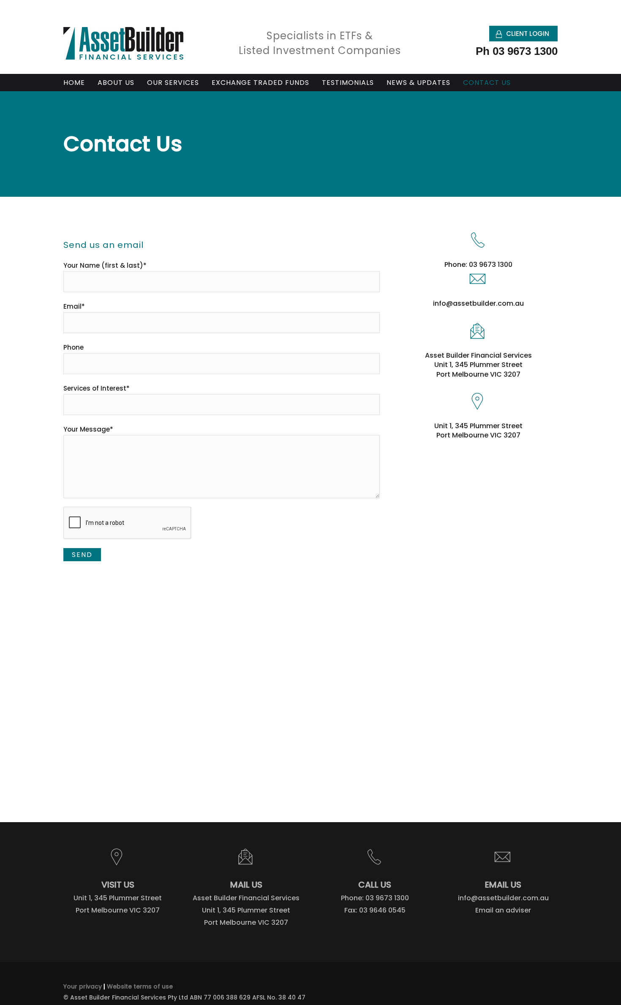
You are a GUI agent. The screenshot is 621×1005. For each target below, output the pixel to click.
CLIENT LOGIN (527, 33)
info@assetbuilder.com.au (478, 303)
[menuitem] (80, 82)
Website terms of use (140, 986)
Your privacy (82, 986)
